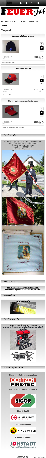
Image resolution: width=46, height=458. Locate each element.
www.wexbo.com (40, 457)
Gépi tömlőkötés (23, 301)
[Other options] (43, 3)
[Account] (21, 3)
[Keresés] (32, 3)
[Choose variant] (42, 48)
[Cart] (38, 3)
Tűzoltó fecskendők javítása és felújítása (23, 325)
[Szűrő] (26, 3)
